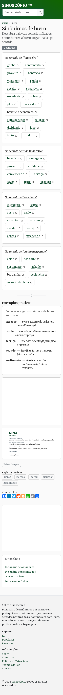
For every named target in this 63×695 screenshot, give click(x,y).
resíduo (12, 228)
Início (5, 636)
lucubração (10, 482)
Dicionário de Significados (20, 571)
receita (11, 88)
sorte (10, 259)
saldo (27, 212)
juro (32, 127)
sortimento (14, 266)
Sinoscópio (17, 5)
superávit (32, 88)
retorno (40, 119)
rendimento (32, 65)
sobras (11, 236)
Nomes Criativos (14, 576)
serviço (39, 174)
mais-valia (29, 104)
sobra (34, 96)
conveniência (15, 174)
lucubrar (48, 476)
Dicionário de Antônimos (19, 567)
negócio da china (18, 282)
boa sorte (30, 259)
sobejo (31, 228)
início (5, 23)
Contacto (7, 668)
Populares (8, 639)
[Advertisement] (31, 401)
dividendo (13, 127)
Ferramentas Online (16, 581)
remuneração (16, 119)
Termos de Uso (11, 664)
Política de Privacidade (16, 661)
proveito (12, 73)
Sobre (5, 653)
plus (10, 104)
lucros (7, 476)
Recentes (7, 643)
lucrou (34, 476)
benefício (34, 73)
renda (34, 80)
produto (29, 135)
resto (10, 212)
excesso (35, 220)
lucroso (20, 476)
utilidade (34, 166)
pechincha (37, 274)
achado (36, 266)
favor (10, 181)
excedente (13, 96)
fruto (10, 135)
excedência (33, 236)
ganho (11, 65)
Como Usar (8, 657)
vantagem (13, 80)
